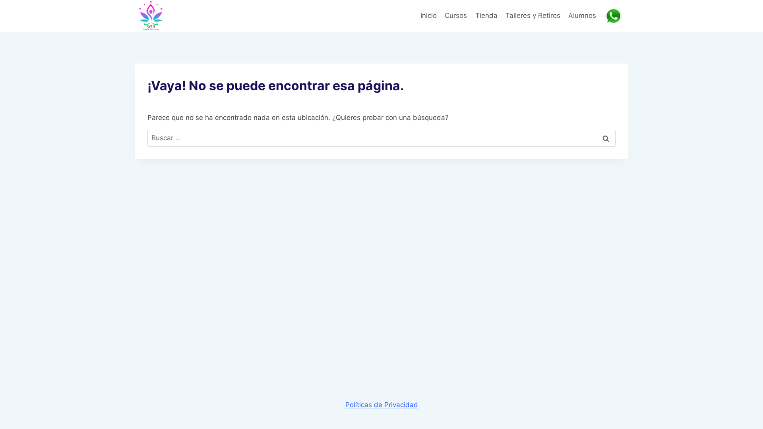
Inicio (428, 15)
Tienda (486, 15)
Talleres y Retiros (532, 15)
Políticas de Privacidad (381, 405)
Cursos (456, 15)
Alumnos (582, 15)
